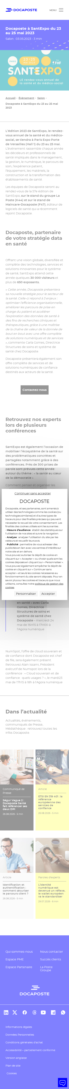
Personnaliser (26, 593)
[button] (62, 1082)
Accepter (48, 593)
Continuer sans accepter (33, 493)
